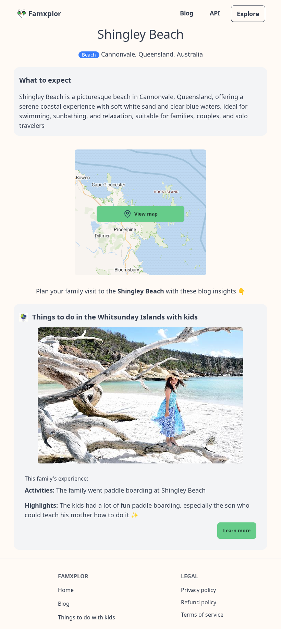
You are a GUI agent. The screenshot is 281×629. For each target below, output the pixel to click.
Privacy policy (198, 590)
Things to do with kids (86, 617)
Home (66, 590)
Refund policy (198, 602)
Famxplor (44, 13)
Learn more (237, 530)
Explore (248, 14)
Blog (186, 13)
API (215, 13)
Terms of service (202, 614)
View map (146, 213)
